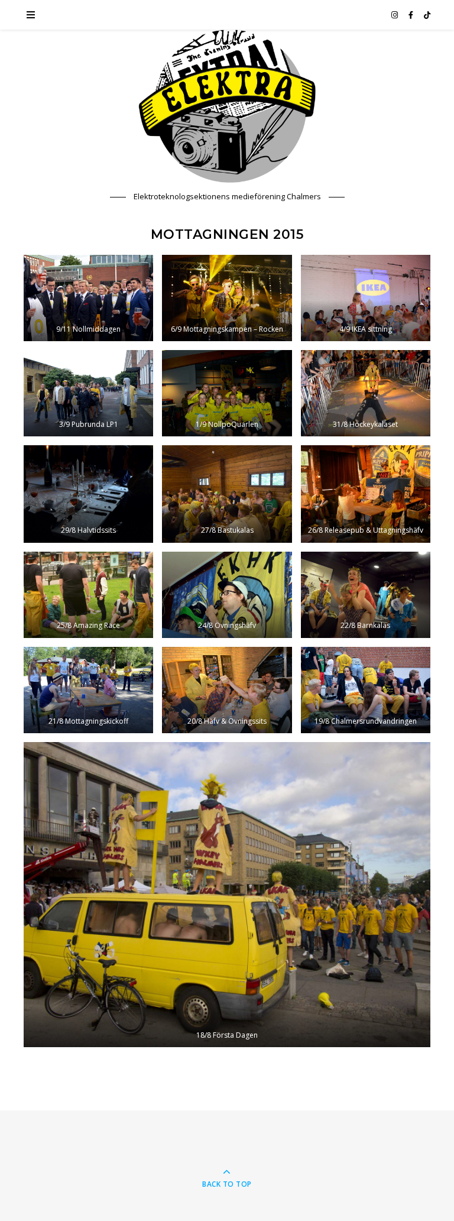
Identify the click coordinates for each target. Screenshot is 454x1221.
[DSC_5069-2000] (226, 298)
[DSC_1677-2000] (365, 690)
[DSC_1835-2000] (226, 690)
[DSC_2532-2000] (88, 595)
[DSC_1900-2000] (88, 690)
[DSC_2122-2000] (365, 595)
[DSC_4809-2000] (365, 298)
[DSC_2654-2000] (226, 494)
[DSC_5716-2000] (88, 298)
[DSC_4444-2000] (88, 393)
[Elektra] (227, 106)
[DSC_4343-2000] (226, 393)
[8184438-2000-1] (227, 894)
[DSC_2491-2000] (226, 595)
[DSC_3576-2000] (365, 393)
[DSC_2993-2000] (88, 494)
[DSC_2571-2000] (365, 494)
